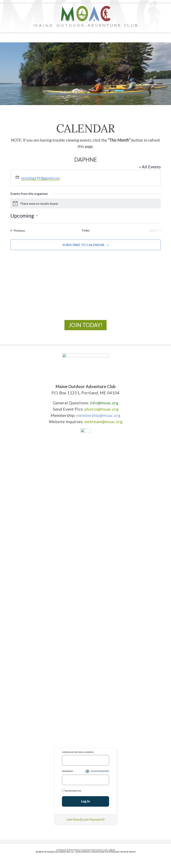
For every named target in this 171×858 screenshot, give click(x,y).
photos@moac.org (101, 408)
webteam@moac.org (103, 421)
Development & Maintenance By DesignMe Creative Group (105, 852)
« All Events (150, 166)
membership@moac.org (98, 415)
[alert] (85, 203)
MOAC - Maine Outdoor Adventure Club (85, 16)
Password (67, 771)
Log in (112, 850)
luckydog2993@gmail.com (40, 178)
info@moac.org (104, 402)
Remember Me (73, 790)
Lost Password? (93, 819)
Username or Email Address (78, 752)
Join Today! (85, 325)
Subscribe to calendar (83, 245)
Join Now (73, 819)
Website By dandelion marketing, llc (55, 852)
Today (86, 230)
